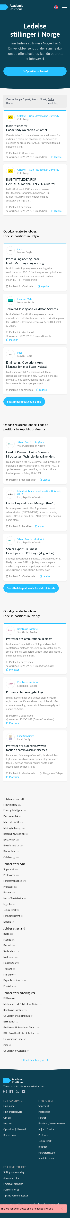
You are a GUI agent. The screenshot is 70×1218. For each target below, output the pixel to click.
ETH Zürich (10, 1021)
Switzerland (11, 951)
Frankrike (9, 986)
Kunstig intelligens (14, 810)
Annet (40, 526)
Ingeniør (44, 286)
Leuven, (21, 252)
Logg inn (7, 1123)
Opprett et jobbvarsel (36, 71)
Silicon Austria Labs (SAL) (30, 442)
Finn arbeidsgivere (12, 1111)
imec (19, 249)
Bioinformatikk (13, 845)
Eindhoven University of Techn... (21, 1027)
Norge (26, 119)
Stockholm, (23, 632)
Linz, (20, 497)
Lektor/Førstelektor (14, 898)
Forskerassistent (13, 915)
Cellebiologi (11, 857)
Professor (13, 669)
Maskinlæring (12, 804)
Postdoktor (11, 875)
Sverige (33, 632)
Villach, (21, 445)
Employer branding (13, 1183)
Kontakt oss (9, 1135)
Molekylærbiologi (14, 828)
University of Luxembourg (18, 1015)
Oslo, (20, 119)
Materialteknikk (13, 822)
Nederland (10, 957)
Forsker (9, 892)
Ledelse (57, 157)
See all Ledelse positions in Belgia (24, 401)
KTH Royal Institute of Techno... (21, 1033)
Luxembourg (11, 962)
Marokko (9, 974)
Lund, (20, 739)
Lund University (25, 736)
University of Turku (14, 1039)
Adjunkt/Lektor (46, 1129)
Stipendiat (10, 869)
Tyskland (9, 968)
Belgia (29, 252)
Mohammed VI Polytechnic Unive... (22, 1004)
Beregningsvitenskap (15, 833)
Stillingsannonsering (13, 1172)
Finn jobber (9, 1106)
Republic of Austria (35, 445)
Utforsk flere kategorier (33, 1060)
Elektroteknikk (12, 816)
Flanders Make (25, 299)
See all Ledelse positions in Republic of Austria (31, 588)
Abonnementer (11, 1178)
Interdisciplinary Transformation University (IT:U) (39, 492)
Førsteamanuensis (14, 880)
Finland (9, 945)
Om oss (7, 1117)
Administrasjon (46, 1158)
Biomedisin (11, 851)
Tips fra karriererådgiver (15, 1195)
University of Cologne (16, 1050)
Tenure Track (11, 910)
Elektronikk (11, 839)
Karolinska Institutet (27, 629)
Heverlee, (22, 302)
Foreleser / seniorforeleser (51, 1123)
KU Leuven (10, 998)
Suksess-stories (11, 1189)
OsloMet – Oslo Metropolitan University (38, 116)
